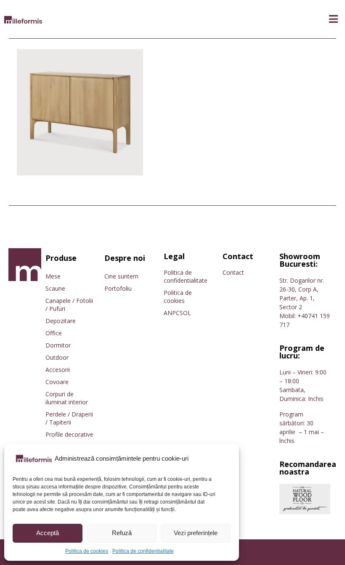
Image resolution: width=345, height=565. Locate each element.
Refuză (122, 532)
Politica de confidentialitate (143, 551)
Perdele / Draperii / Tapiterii (69, 418)
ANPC (172, 313)
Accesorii (57, 370)
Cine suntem (121, 276)
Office (53, 333)
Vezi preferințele (196, 532)
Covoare (57, 382)
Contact (233, 272)
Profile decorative (69, 434)
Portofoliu (118, 288)
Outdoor (57, 357)
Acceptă (47, 532)
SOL (185, 313)
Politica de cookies (86, 551)
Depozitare (60, 321)
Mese (53, 276)
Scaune (55, 288)
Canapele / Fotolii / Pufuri (69, 305)
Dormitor (58, 345)
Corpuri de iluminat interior (66, 398)
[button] (333, 19)
